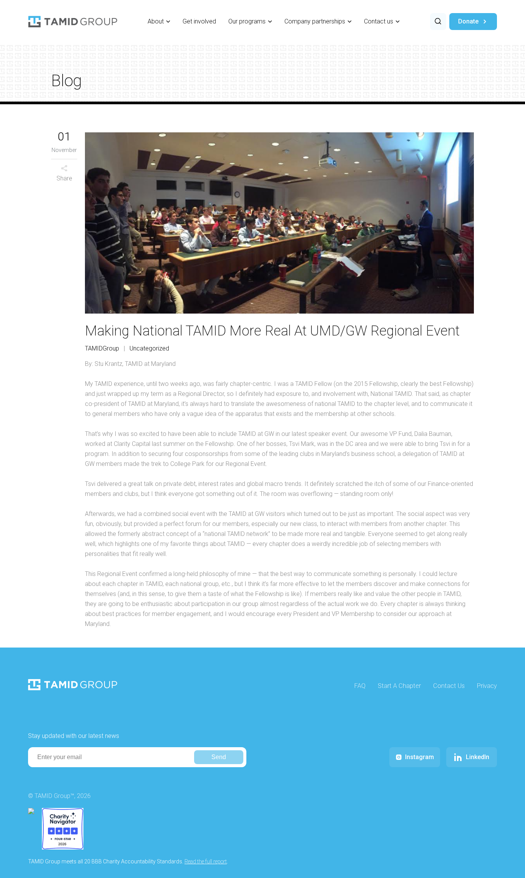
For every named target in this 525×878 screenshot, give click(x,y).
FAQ (360, 685)
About (156, 21)
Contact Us (449, 685)
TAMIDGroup (102, 348)
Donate (468, 21)
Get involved (199, 21)
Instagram (419, 757)
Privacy (487, 685)
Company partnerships (314, 21)
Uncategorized (149, 348)
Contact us (378, 21)
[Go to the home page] (72, 21)
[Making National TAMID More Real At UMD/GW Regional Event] (279, 223)
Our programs (247, 21)
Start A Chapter (399, 685)
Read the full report (205, 861)
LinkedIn (477, 757)
